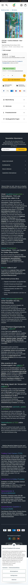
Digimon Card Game (6, 464)
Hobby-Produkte (5, 485)
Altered (23, 468)
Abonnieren (21, 149)
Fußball (11, 481)
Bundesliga (4, 495)
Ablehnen (14, 579)
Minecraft (8, 500)
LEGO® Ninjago (18, 499)
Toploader (3, 513)
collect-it (19, 365)
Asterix (5, 502)
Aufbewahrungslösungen (7, 516)
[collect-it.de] (14, 5)
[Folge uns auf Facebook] (9, 539)
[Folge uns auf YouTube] (18, 539)
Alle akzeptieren (14, 571)
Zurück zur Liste (5, 10)
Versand (13, 56)
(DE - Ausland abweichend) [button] (17, 70)
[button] (2, 5)
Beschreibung (9, 99)
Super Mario (14, 500)
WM (21, 495)
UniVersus (3, 466)
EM (19, 495)
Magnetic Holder (11, 513)
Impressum (5, 567)
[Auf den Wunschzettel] (24, 75)
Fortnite (3, 500)
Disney (19, 500)
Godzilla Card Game (12, 466)
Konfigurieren (14, 575)
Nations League (10, 499)
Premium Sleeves (21, 511)
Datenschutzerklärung (8, 142)
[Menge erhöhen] (12, 75)
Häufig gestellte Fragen (12, 119)
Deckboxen (16, 514)
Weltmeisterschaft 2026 (7, 497)
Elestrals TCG (16, 468)
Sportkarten (4, 481)
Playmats (21, 514)
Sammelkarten (5, 202)
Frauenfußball (17, 497)
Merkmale (8, 106)
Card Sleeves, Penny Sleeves (8, 511)
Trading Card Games (14, 202)
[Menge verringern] (3, 75)
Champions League (13, 495)
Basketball (16, 481)
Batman (10, 502)
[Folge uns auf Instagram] (14, 539)
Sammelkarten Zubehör (8, 211)
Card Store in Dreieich (13, 378)
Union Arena (10, 468)
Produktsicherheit (10, 112)
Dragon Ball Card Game (18, 464)
